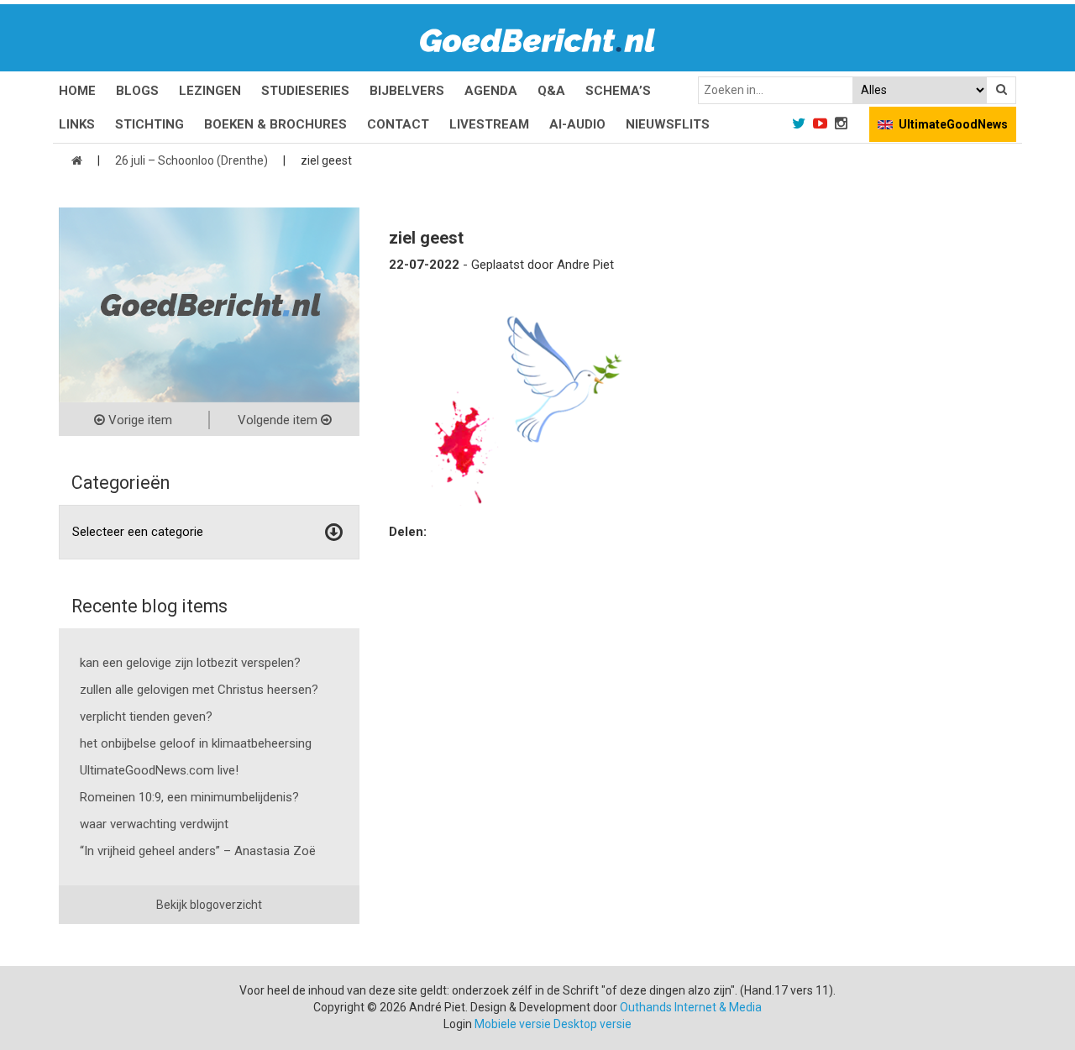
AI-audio (577, 124)
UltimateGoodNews (953, 124)
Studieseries (305, 90)
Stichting (149, 124)
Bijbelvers (407, 90)
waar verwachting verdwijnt (154, 824)
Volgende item (279, 420)
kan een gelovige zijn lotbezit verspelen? (190, 662)
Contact (398, 124)
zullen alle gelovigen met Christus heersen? (199, 689)
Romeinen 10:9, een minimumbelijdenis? (189, 797)
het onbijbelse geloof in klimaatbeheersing (196, 743)
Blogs (137, 90)
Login (457, 1024)
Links (77, 124)
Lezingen (210, 90)
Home (77, 90)
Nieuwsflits (668, 124)
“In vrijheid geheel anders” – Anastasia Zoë (198, 850)
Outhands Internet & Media (691, 1007)
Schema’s (618, 90)
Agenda (490, 90)
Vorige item (138, 420)
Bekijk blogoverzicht (209, 904)
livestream (489, 124)
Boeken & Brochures (275, 124)
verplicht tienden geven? (146, 716)
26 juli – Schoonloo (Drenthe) (191, 160)
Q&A (551, 90)
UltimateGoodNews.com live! (159, 770)
